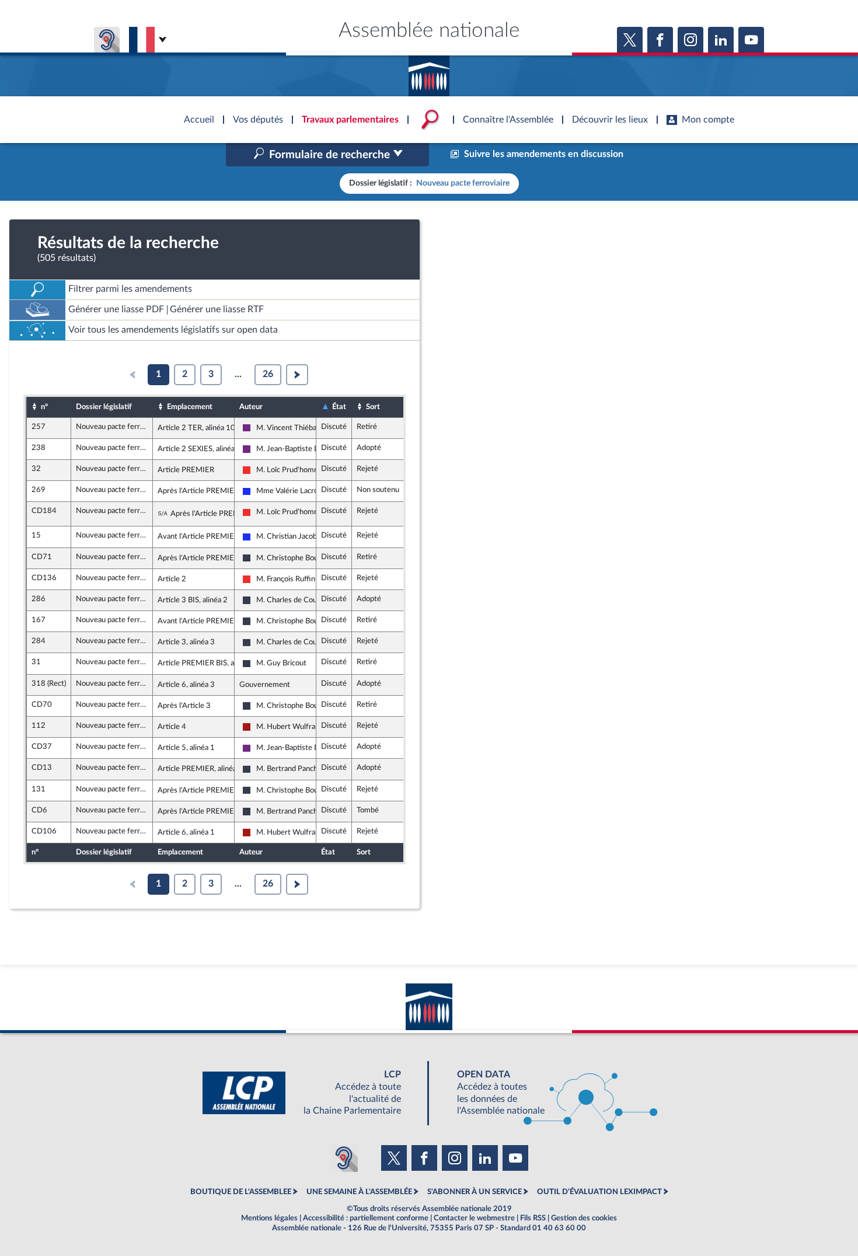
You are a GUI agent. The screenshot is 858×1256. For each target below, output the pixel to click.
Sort (373, 406)
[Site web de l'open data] (546, 1093)
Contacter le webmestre (474, 1218)
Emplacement (189, 406)
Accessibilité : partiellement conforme (365, 1218)
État (339, 406)
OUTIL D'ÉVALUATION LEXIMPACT (599, 1191)
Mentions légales (269, 1218)
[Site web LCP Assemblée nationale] (311, 1093)
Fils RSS (533, 1218)
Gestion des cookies (584, 1218)
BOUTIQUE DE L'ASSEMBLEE (240, 1191)
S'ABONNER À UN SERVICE (474, 1191)
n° (44, 406)
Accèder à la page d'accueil (429, 72)
